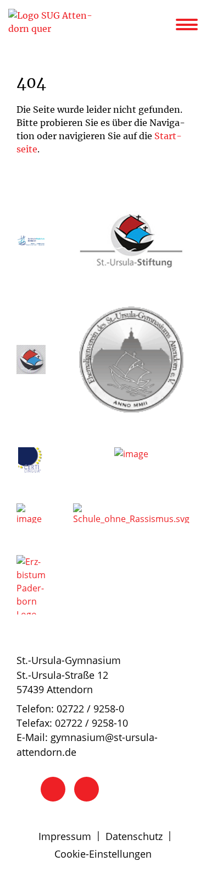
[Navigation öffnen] (193, 25)
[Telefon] (53, 789)
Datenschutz (134, 836)
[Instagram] (86, 789)
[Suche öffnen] (166, 26)
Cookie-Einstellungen (103, 853)
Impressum (64, 836)
